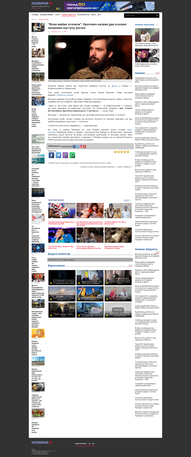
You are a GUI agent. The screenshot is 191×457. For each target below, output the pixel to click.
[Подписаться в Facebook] (74, 146)
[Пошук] (157, 15)
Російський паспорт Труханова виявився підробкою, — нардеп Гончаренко (105, 167)
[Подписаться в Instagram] (81, 146)
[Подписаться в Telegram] (78, 146)
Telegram (65, 259)
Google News (66, 146)
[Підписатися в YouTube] (85, 146)
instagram (71, 259)
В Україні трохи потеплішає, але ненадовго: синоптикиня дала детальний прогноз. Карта (80, 163)
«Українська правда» (65, 95)
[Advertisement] (90, 183)
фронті (115, 86)
